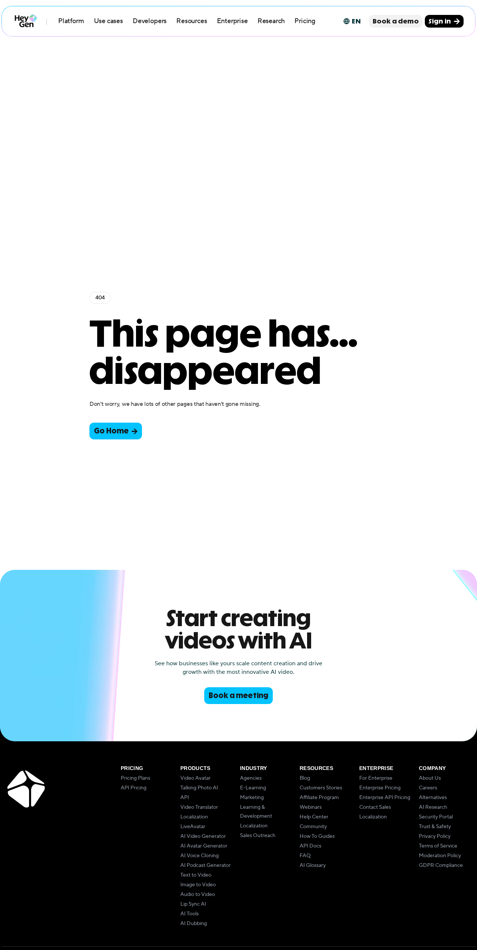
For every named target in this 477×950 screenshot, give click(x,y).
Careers (428, 788)
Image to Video (198, 884)
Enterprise (232, 21)
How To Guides (317, 836)
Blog (305, 778)
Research (271, 21)
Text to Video (195, 875)
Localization (194, 817)
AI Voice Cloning (199, 855)
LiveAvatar (192, 826)
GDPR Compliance (441, 865)
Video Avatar (195, 778)
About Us (430, 778)
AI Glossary (313, 865)
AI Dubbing (193, 923)
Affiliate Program (319, 797)
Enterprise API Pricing (384, 797)
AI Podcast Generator (205, 865)
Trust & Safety (435, 826)
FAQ (305, 855)
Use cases (108, 21)
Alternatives (433, 797)
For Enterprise (375, 778)
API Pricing (133, 788)
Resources (191, 21)
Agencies (251, 778)
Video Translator (199, 807)
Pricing (304, 21)
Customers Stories (321, 788)
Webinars (311, 807)
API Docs (310, 846)
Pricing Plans (135, 778)
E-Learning (253, 788)
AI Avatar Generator (203, 846)
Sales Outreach (257, 835)
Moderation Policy (440, 855)
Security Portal (436, 817)
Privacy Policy (435, 836)
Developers (150, 21)
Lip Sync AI (193, 904)
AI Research (433, 807)
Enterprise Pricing (380, 788)
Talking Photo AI (199, 788)
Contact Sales (375, 807)
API (184, 797)
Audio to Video (197, 894)
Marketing (252, 797)
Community (313, 826)
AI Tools (189, 913)
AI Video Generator (203, 836)
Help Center (314, 817)
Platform (71, 21)
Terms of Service (438, 846)
